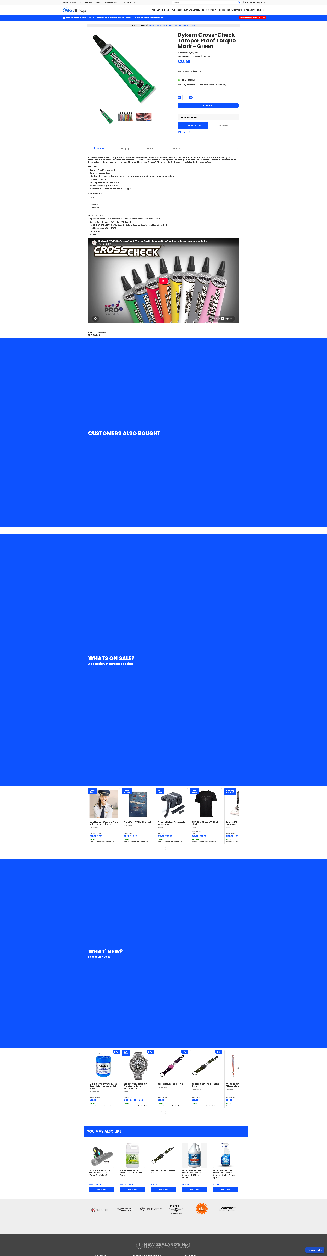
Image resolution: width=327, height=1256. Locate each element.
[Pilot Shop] (75, 10)
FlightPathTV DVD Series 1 (137, 822)
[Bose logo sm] (227, 1216)
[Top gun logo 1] (176, 1216)
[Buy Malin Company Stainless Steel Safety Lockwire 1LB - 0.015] (104, 1065)
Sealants (184, 52)
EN (264, 2)
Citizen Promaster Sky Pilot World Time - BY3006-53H (135, 1086)
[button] (249, 2)
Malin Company (95, 1092)
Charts (111, 18)
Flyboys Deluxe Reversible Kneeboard (171, 823)
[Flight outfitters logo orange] (201, 1215)
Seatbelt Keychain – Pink (171, 1083)
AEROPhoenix (162, 1087)
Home (134, 25)
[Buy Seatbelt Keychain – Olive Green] (206, 1065)
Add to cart (101, 1190)
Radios (104, 18)
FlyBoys (161, 828)
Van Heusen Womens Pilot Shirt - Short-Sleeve (104, 823)
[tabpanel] (163, 239)
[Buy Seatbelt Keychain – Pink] (172, 1065)
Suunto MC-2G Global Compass (237, 823)
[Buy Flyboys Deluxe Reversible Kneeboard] (172, 804)
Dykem (194, 52)
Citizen (126, 1092)
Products (143, 25)
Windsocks (128, 18)
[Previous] (160, 848)
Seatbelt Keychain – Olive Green (205, 1085)
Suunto (229, 828)
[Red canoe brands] (99, 1216)
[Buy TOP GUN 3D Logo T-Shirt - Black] (206, 804)
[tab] (99, 148)
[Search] (239, 2)
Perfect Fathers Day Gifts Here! (252, 18)
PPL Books (119, 18)
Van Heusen (94, 828)
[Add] (191, 97)
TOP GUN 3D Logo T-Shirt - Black (206, 823)
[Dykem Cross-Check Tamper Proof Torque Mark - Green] (107, 117)
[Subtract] (179, 97)
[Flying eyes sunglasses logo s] (125, 1216)
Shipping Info (197, 71)
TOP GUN (195, 828)
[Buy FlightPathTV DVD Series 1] (138, 804)
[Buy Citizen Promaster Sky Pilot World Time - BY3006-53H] (138, 1065)
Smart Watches (156, 18)
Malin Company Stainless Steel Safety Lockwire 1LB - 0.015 (104, 1086)
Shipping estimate (208, 117)
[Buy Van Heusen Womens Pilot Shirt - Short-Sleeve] (104, 804)
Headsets (96, 18)
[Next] (167, 848)
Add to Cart (208, 105)
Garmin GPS (86, 18)
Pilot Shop (128, 826)
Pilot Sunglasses (141, 18)
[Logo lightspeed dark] (150, 1216)
